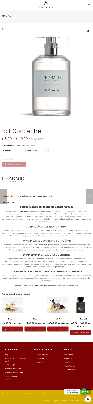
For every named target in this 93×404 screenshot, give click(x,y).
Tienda (73, 21)
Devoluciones (11, 376)
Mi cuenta (69, 354)
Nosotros (39, 362)
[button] (88, 31)
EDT (13, 145)
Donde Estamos (42, 354)
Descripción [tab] (8, 196)
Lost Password (70, 366)
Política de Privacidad (14, 372)
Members (69, 362)
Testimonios (70, 370)
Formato (7, 150)
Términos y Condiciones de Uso (15, 359)
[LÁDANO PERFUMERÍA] (46, 5)
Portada (66, 21)
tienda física (39, 286)
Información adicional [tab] (25, 196)
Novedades (20, 145)
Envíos (8, 380)
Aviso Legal (10, 365)
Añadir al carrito (15, 164)
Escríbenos (40, 358)
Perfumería (30, 145)
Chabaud (23, 211)
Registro (68, 358)
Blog (6, 354)
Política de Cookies (13, 368)
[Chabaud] (13, 179)
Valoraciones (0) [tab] (45, 196)
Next (87, 76)
